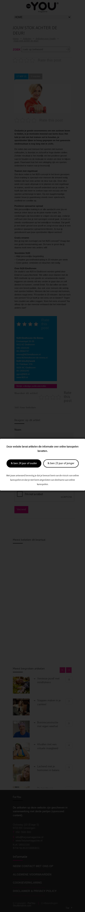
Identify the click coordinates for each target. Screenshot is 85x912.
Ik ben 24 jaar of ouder (24, 463)
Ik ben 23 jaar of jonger (61, 463)
